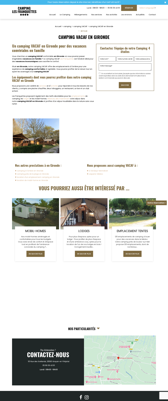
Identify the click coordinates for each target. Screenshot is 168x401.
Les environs (126, 14)
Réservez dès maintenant (58, 98)
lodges (26, 98)
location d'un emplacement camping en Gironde (38, 177)
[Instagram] (87, 397)
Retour (84, 31)
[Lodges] (84, 229)
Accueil (52, 14)
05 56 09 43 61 (114, 8)
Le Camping (65, 14)
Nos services (96, 14)
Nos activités (111, 14)
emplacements (78, 96)
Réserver (129, 8)
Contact (152, 14)
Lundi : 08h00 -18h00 (96, 8)
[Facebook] (80, 397)
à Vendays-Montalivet (98, 171)
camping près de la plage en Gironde (33, 174)
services (42, 86)
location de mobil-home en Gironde (32, 180)
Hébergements (80, 14)
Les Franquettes (67, 59)
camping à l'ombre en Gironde (30, 171)
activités (54, 86)
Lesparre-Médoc (96, 174)
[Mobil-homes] (35, 229)
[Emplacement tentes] (132, 229)
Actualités (140, 14)
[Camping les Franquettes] (24, 11)
